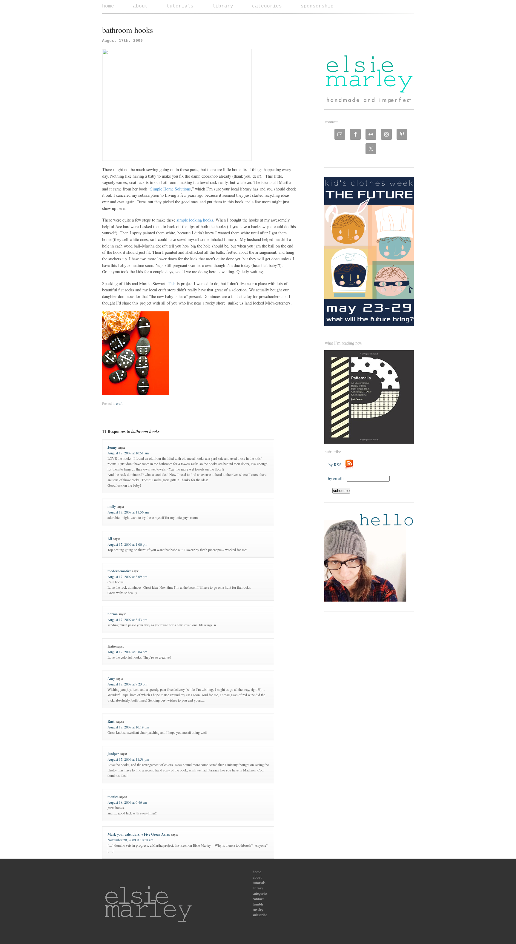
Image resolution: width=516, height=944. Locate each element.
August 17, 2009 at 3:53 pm (127, 619)
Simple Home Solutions (170, 189)
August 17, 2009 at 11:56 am (128, 512)
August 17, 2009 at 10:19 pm (128, 727)
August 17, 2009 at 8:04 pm (127, 651)
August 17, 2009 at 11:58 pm (128, 759)
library (222, 6)
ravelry (258, 909)
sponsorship (317, 6)
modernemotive (119, 571)
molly (112, 506)
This (172, 283)
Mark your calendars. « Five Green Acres (139, 834)
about (140, 6)
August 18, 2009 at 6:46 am (127, 802)
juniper (113, 753)
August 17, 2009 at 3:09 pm (127, 576)
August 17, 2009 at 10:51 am (128, 453)
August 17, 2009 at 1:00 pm (127, 544)
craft (119, 403)
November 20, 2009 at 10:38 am (130, 839)
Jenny (112, 447)
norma (113, 613)
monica (113, 796)
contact (258, 898)
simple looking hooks (194, 220)
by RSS (336, 465)
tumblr (258, 904)
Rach (112, 721)
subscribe (260, 914)
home (108, 6)
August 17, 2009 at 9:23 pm (127, 684)
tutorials (180, 6)
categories (267, 6)
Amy (111, 678)
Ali (110, 538)
